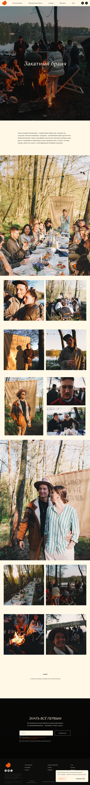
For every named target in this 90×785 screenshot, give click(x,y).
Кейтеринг (63, 3)
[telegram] (82, 3)
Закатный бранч (17, 3)
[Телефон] (86, 3)
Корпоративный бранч (35, 3)
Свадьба (50, 3)
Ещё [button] (73, 3)
